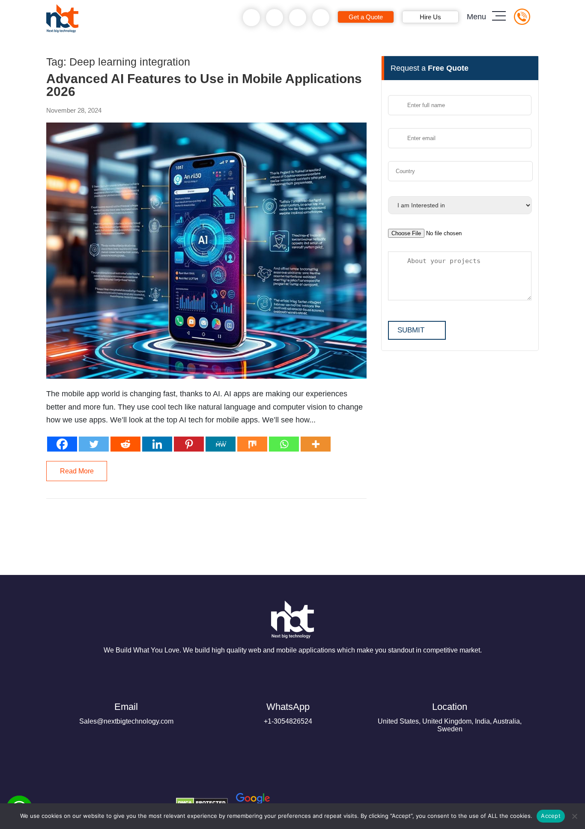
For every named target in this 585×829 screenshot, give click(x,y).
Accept (551, 815)
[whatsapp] (275, 17)
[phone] (252, 17)
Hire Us (430, 17)
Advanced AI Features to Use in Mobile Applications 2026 (204, 85)
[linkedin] (118, 799)
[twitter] (97, 799)
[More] (316, 444)
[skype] (298, 17)
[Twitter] (94, 444)
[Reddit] (125, 444)
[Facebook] (62, 444)
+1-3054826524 (288, 713)
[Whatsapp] (284, 444)
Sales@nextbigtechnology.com (126, 713)
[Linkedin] (157, 444)
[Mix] (252, 444)
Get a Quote (366, 17)
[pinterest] (56, 799)
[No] (574, 816)
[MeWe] (221, 444)
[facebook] (77, 799)
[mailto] (321, 17)
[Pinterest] (189, 444)
